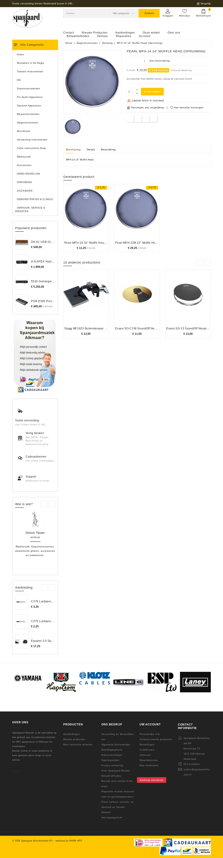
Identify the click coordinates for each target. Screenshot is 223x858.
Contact (68, 32)
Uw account (150, 724)
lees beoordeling (160, 60)
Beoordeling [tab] (108, 149)
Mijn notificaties (149, 765)
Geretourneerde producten (156, 739)
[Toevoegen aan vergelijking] (86, 214)
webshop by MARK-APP (68, 840)
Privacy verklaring (112, 765)
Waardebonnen (149, 760)
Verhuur (102, 36)
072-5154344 (192, 764)
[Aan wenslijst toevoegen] (76, 214)
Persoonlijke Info (150, 734)
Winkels (106, 812)
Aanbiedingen (125, 32)
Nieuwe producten (74, 739)
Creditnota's (147, 749)
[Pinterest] (154, 118)
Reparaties (123, 36)
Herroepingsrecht (111, 817)
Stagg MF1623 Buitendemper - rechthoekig (93, 328)
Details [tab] (91, 149)
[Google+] (146, 118)
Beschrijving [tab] (73, 149)
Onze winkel (151, 32)
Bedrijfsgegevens (111, 749)
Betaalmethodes (78, 36)
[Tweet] (138, 118)
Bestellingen (147, 744)
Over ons (174, 32)
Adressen (145, 755)
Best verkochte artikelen (78, 744)
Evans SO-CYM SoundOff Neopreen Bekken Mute (148, 328)
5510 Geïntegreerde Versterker (51, 281)
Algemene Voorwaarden (115, 744)
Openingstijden (110, 760)
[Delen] (130, 118)
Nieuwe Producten (94, 32)
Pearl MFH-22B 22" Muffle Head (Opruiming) (145, 242)
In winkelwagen (152, 91)
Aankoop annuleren (151, 780)
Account (144, 36)
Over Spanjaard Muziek (115, 770)
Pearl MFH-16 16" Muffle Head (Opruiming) (93, 242)
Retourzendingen (111, 755)
